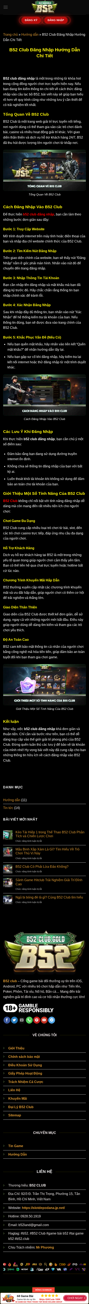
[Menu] (5, 7)
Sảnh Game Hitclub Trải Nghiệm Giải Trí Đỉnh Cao (49, 882)
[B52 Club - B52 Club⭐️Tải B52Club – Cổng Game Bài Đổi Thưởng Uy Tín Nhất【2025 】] (44, 7)
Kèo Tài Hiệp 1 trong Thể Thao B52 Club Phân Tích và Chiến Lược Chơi (50, 834)
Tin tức (8, 808)
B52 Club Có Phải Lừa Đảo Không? (42, 866)
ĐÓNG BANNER (43, 1290)
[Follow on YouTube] (44, 1020)
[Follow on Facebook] (7, 1020)
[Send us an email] (21, 1020)
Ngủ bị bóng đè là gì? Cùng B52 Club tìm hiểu (49, 897)
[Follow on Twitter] (14, 1020)
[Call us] (29, 1020)
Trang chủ (10, 34)
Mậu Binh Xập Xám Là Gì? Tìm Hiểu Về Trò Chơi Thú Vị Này (47, 851)
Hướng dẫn (29, 34)
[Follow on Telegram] (51, 1020)
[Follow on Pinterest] (36, 1020)
